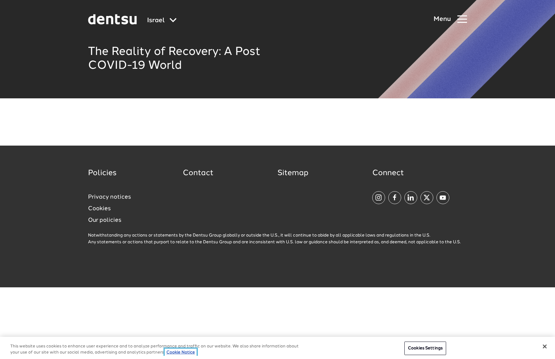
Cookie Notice (180, 352)
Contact (198, 173)
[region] (277, 348)
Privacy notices (109, 197)
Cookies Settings (425, 348)
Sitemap (293, 173)
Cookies (99, 208)
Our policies (104, 220)
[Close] (545, 346)
